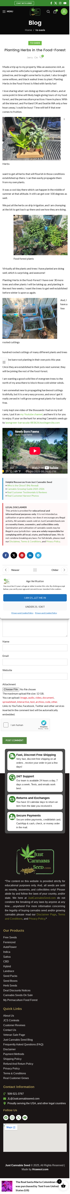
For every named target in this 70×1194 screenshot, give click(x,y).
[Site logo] (34, 11)
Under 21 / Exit (33, 608)
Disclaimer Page (45, 934)
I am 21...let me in (34, 599)
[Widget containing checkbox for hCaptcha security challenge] (25, 745)
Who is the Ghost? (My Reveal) (22, 502)
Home (27, 29)
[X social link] (53, 3)
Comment (8, 623)
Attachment (9, 704)
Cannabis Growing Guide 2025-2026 (25, 505)
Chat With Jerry (23, 3)
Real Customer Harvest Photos (23, 512)
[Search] (46, 11)
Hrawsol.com (39, 1189)
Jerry (29, 57)
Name (5, 661)
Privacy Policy (38, 561)
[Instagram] (11, 1137)
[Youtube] (23, 1137)
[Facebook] (4, 1137)
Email (5, 675)
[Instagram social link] (58, 3)
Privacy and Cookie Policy (21, 614)
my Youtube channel (31, 426)
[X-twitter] (17, 1137)
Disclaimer (51, 558)
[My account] (62, 11)
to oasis (39, 29)
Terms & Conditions (16, 561)
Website (7, 690)
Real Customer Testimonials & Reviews (27, 509)
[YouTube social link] (62, 3)
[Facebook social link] (49, 3)
